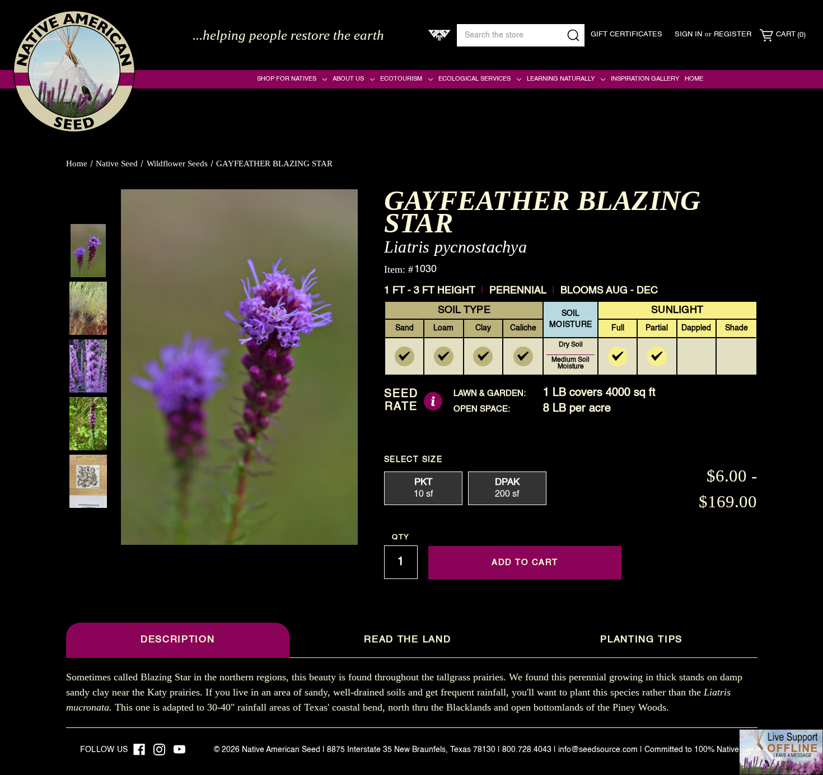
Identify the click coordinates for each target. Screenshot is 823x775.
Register (732, 34)
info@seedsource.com (598, 750)
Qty (400, 537)
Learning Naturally (561, 79)
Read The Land (407, 640)
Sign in (688, 34)
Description (177, 640)
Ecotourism (401, 79)
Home (694, 79)
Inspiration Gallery (645, 79)
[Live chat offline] (781, 752)
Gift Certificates (626, 34)
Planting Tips (641, 640)
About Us (348, 79)
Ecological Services (474, 79)
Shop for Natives (286, 79)
